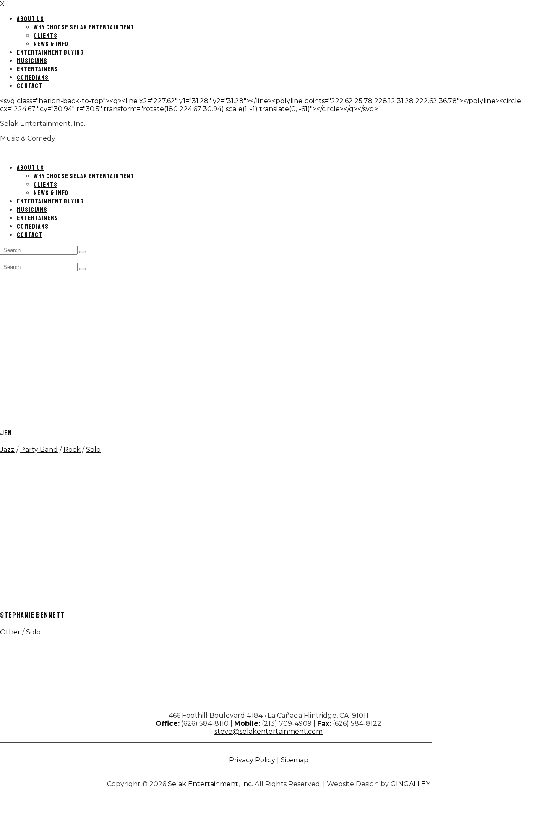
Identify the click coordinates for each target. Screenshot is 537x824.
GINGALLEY (410, 784)
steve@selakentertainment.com (268, 731)
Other (10, 632)
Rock (72, 450)
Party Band (39, 450)
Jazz (7, 450)
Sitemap (294, 760)
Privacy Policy (252, 760)
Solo (93, 450)
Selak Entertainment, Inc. (210, 784)
